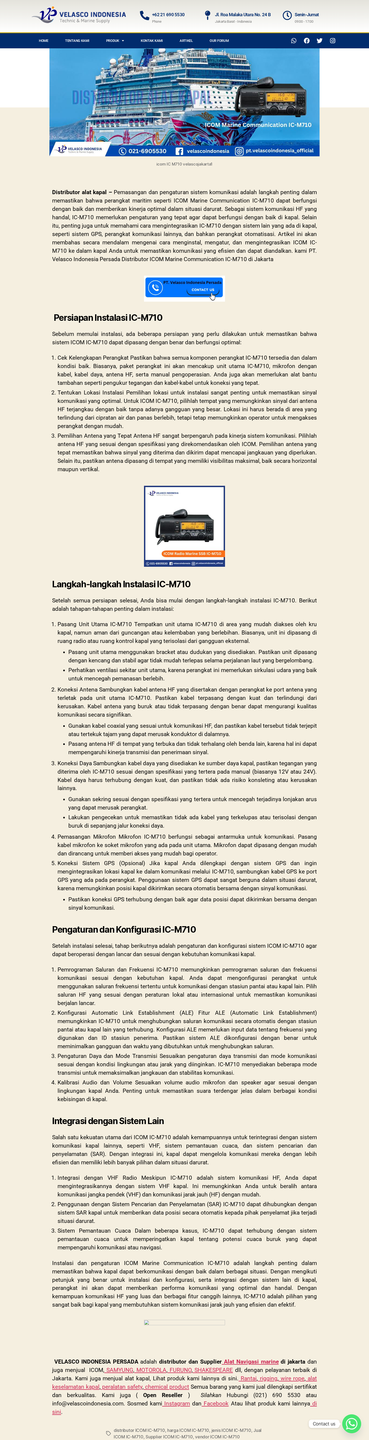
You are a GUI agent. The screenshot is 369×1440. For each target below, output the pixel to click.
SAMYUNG (118, 1370)
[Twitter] (320, 41)
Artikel (186, 41)
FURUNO (179, 1370)
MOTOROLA (150, 1370)
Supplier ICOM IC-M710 (169, 1436)
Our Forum (219, 41)
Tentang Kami (77, 41)
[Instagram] (332, 41)
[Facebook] (307, 41)
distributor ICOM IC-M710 (139, 1430)
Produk (112, 41)
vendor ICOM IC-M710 (217, 1436)
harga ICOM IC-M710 (188, 1430)
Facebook (215, 1403)
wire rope (292, 1378)
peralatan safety (121, 1387)
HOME (43, 41)
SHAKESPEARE (213, 1370)
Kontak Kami (152, 41)
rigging (267, 1378)
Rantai (248, 1378)
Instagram (176, 1403)
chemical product (166, 1387)
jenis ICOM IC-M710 (231, 1430)
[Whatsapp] (294, 41)
